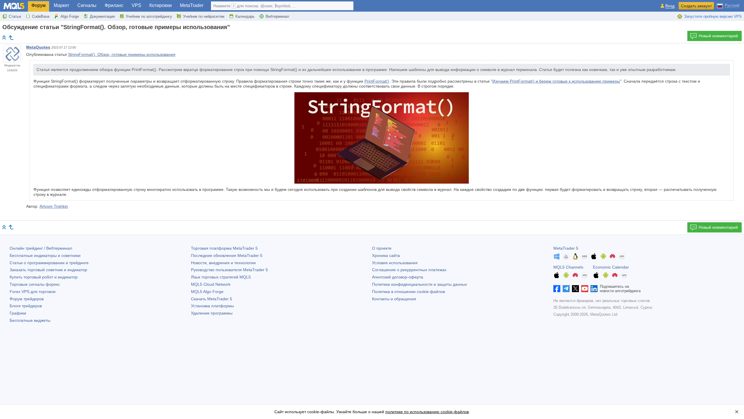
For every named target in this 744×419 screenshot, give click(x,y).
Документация (102, 16)
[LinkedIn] (594, 288)
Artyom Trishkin (54, 206)
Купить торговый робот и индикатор (44, 277)
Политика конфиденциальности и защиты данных (419, 284)
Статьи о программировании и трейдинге (49, 262)
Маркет (61, 5)
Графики (18, 313)
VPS (136, 5)
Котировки (160, 5)
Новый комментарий (718, 35)
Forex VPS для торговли (33, 291)
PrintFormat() (376, 81)
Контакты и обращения (394, 299)
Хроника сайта (386, 255)
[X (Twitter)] (575, 288)
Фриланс (114, 5)
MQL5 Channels (568, 267)
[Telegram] (566, 288)
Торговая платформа (224, 248)
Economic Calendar (611, 267)
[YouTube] (584, 288)
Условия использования (395, 262)
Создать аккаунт (696, 5)
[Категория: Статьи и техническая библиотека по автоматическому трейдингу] (11, 37)
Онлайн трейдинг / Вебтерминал (41, 248)
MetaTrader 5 (565, 248)
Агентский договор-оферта (397, 277)
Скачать (211, 299)
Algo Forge (69, 16)
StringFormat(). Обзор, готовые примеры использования (121, 54)
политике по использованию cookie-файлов (427, 411)
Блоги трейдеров (26, 305)
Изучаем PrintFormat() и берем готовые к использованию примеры (556, 81)
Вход (670, 6)
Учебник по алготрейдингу (149, 16)
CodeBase (40, 16)
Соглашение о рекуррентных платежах (409, 269)
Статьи (15, 16)
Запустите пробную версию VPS (713, 16)
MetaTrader (191, 5)
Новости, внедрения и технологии (223, 262)
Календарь (245, 16)
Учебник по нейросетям (203, 16)
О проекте (381, 248)
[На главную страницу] (4, 37)
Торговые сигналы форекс (35, 284)
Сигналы (86, 5)
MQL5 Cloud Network (210, 284)
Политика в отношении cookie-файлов (408, 291)
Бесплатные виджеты (30, 320)
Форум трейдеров (27, 299)
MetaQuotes (38, 47)
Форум (38, 5)
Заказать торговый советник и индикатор (48, 269)
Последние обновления (226, 255)
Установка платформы (212, 305)
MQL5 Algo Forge (207, 291)
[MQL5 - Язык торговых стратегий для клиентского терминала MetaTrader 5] (13, 6)
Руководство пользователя (229, 269)
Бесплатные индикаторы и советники (45, 255)
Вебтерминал (277, 16)
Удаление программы (212, 313)
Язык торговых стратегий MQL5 (221, 277)
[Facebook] (556, 288)
